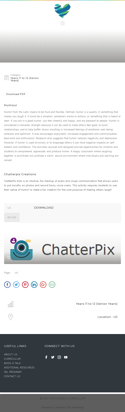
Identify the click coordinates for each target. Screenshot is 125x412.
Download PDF (16, 94)
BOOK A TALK (12, 363)
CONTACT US (12, 376)
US (16, 272)
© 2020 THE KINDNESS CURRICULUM (62, 398)
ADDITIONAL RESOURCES (19, 367)
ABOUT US (10, 354)
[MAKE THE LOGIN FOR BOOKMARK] (9, 258)
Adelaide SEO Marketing (70, 407)
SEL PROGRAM (12, 372)
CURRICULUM (12, 359)
